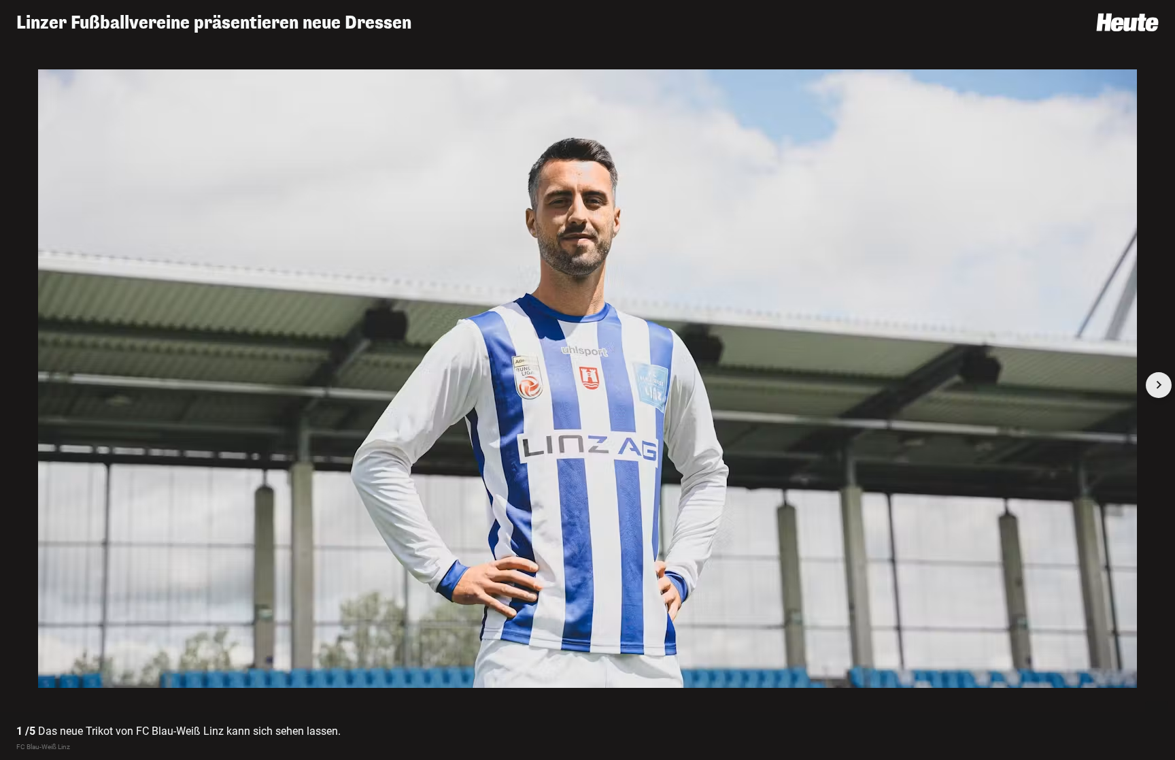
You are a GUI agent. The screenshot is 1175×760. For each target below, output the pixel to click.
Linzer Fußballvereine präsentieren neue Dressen (213, 23)
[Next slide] (1159, 385)
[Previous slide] (16, 385)
